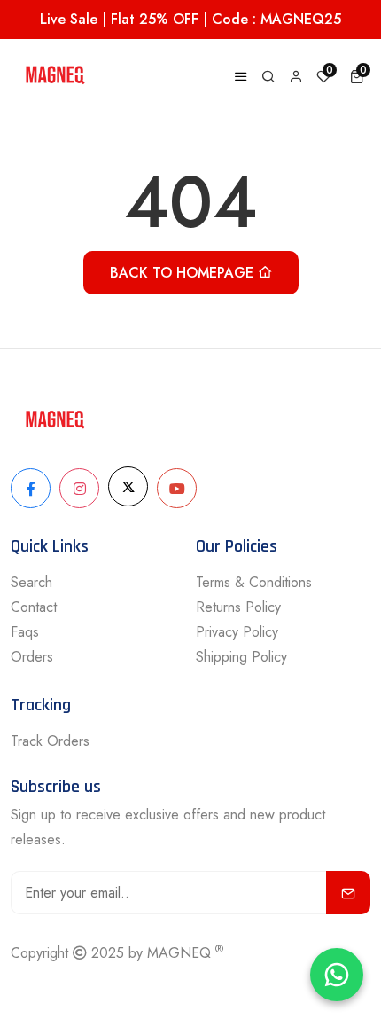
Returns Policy (238, 607)
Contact (34, 607)
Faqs (25, 632)
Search (31, 582)
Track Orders (50, 741)
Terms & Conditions (254, 582)
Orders (32, 657)
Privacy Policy (237, 632)
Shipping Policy (241, 657)
